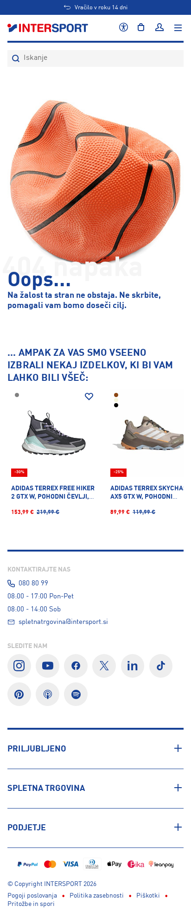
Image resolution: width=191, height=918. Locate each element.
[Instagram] (19, 666)
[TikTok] (161, 666)
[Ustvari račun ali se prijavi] (159, 28)
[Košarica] (141, 28)
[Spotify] (76, 694)
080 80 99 (33, 583)
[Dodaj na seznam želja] (89, 396)
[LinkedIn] (133, 666)
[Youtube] (47, 666)
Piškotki (148, 895)
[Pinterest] (19, 694)
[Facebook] (76, 666)
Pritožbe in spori (31, 904)
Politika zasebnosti (97, 895)
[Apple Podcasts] (47, 694)
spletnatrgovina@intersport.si (63, 622)
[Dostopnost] (123, 28)
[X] (104, 666)
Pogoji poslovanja (32, 895)
